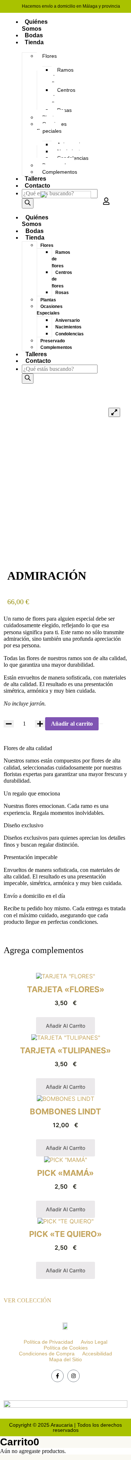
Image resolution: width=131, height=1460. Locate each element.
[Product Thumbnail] (114, 412)
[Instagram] (73, 1376)
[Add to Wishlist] (101, 723)
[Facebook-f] (57, 1376)
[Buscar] (27, 203)
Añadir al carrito (72, 723)
